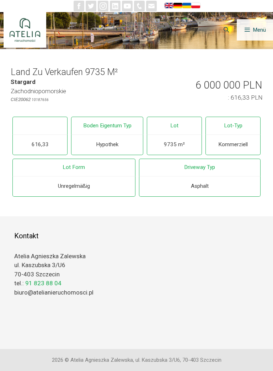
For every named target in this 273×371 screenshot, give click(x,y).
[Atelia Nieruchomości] (27, 30)
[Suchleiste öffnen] (225, 30)
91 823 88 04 (43, 283)
